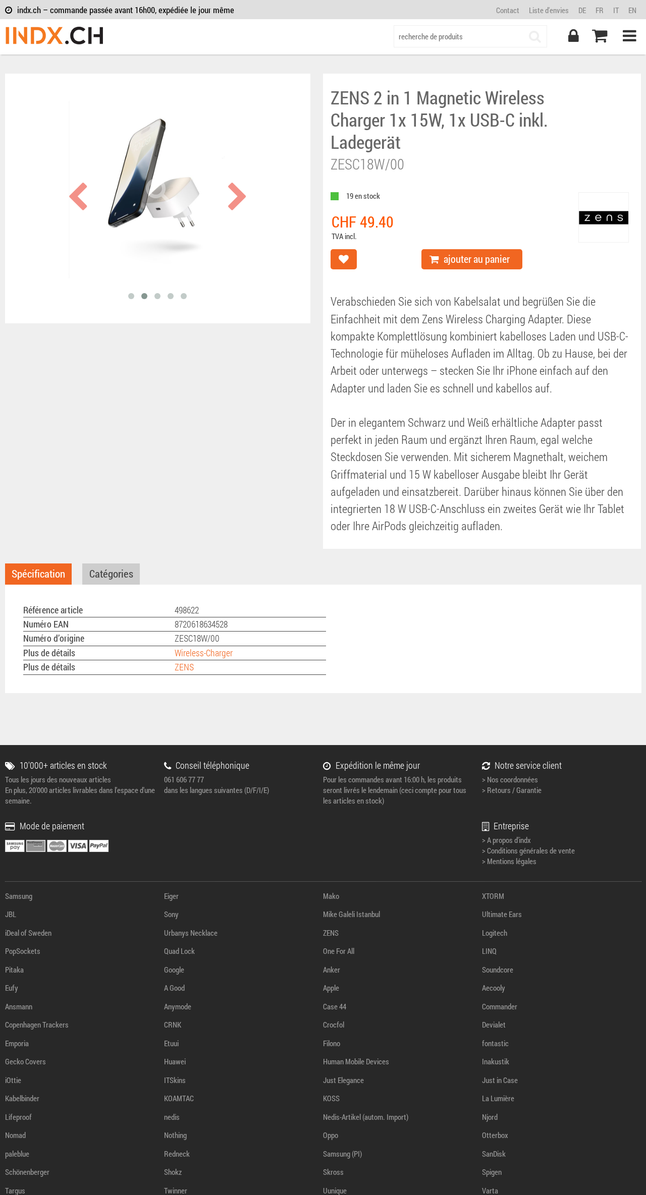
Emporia (17, 1043)
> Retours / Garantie (512, 790)
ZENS (184, 667)
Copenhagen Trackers (37, 1024)
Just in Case (500, 1080)
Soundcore (497, 969)
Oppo (330, 1135)
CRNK (172, 1024)
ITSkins (175, 1080)
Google (174, 969)
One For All (338, 951)
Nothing (175, 1135)
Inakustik (495, 1061)
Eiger (171, 896)
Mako (331, 896)
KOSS (331, 1098)
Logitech (494, 933)
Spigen (492, 1172)
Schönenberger (27, 1172)
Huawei (175, 1061)
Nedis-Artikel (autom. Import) (365, 1117)
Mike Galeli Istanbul (351, 914)
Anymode (177, 1006)
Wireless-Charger (204, 653)
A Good (174, 988)
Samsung (18, 896)
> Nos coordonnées (510, 779)
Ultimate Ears (502, 914)
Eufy (11, 988)
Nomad (15, 1135)
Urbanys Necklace (191, 933)
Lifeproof (18, 1117)
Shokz (173, 1172)
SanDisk (494, 1154)
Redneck (177, 1154)
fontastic (495, 1043)
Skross (333, 1172)
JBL (10, 914)
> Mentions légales (509, 861)
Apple (331, 988)
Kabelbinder (22, 1098)
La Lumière (498, 1098)
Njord (490, 1117)
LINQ (489, 951)
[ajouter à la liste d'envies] (344, 259)
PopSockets (22, 951)
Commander (499, 1006)
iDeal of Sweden (28, 933)
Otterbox (495, 1135)
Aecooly (493, 988)
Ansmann (18, 1006)
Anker (331, 969)
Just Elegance (343, 1080)
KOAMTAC (179, 1098)
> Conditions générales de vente (528, 850)
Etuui (171, 1043)
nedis (172, 1117)
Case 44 (334, 1006)
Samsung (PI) (342, 1154)
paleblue (17, 1154)
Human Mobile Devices (356, 1061)
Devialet (494, 1024)
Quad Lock (179, 951)
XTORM (493, 896)
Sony (171, 914)
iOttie (13, 1080)
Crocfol (333, 1024)
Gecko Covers (25, 1061)
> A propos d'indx (506, 840)
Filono (331, 1043)
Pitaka (14, 969)
